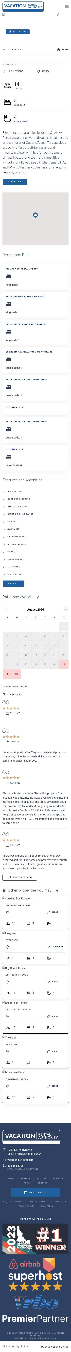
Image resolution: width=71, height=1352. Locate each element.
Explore (41, 1178)
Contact (42, 1183)
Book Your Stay (38, 1192)
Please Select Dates (55, 1346)
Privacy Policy (26, 1206)
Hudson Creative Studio (42, 1338)
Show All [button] (13, 583)
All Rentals (14, 49)
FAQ (5, 1202)
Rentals (25, 1178)
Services (58, 1178)
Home (11, 1178)
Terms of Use (60, 1202)
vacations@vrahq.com (20, 1159)
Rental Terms (37, 1202)
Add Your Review (22, 877)
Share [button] (65, 49)
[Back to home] (23, 6)
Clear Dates (14, 694)
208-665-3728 (15, 1165)
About (27, 1183)
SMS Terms (47, 1206)
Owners (18, 1202)
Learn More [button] (15, 182)
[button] (67, 6)
